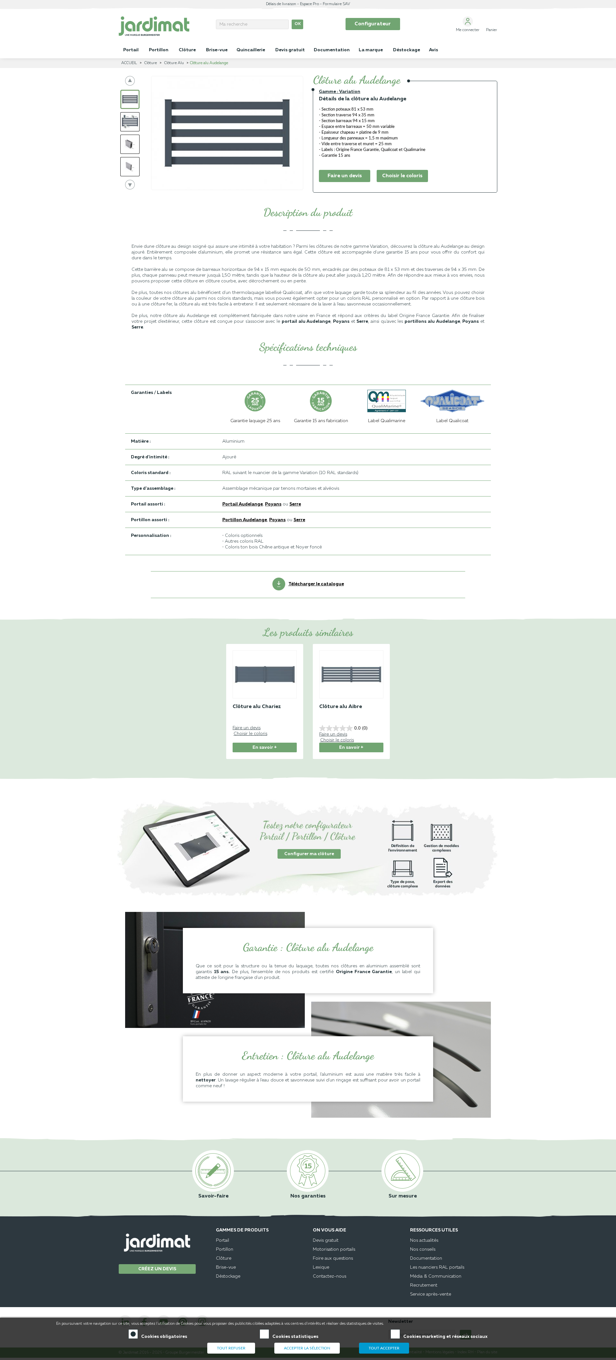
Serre (295, 504)
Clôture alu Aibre (340, 706)
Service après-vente (430, 1294)
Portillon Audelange (244, 520)
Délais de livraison (281, 4)
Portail (222, 1240)
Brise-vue (226, 1267)
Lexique (321, 1267)
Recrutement (423, 1285)
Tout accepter (384, 1348)
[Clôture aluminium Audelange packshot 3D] (130, 99)
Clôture (223, 1258)
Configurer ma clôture (309, 854)
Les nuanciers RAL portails (437, 1267)
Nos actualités (424, 1240)
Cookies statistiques (295, 1336)
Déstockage (228, 1276)
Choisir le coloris (402, 176)
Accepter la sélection (307, 1348)
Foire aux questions (333, 1258)
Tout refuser (231, 1348)
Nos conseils (422, 1249)
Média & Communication (435, 1276)
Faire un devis (345, 176)
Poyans (341, 321)
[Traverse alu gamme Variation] (130, 144)
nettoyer (206, 1080)
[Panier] (491, 21)
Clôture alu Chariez (257, 706)
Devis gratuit (325, 1240)
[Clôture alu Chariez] (265, 677)
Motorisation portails (334, 1249)
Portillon (224, 1249)
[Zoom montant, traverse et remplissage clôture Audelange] (130, 121)
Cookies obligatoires (164, 1336)
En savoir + (264, 747)
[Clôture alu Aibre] (351, 677)
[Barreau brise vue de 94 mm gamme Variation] (130, 166)
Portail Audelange (242, 504)
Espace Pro (309, 4)
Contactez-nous (329, 1276)
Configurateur (373, 24)
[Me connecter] (468, 21)
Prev (130, 81)
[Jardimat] (162, 26)
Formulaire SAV (336, 4)
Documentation (426, 1258)
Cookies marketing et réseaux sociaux (445, 1336)
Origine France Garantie (364, 972)
